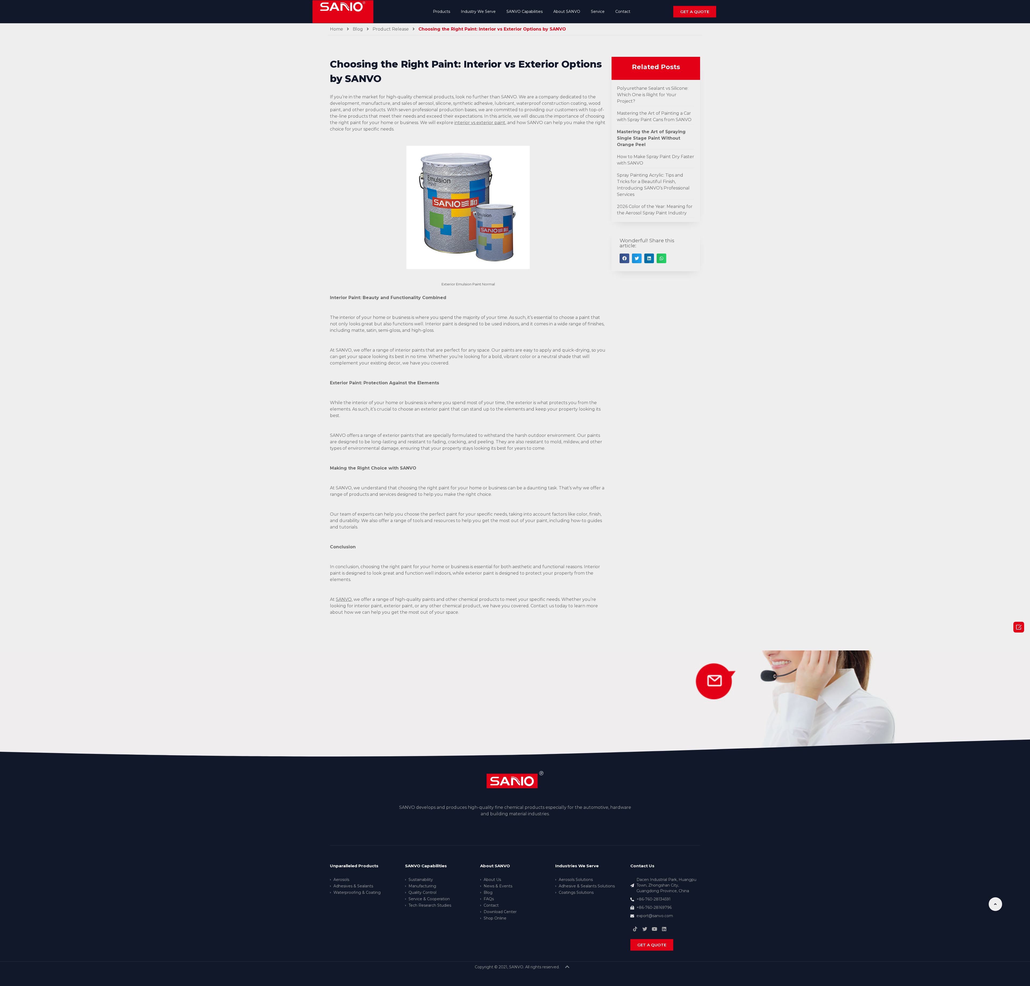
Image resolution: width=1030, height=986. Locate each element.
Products (441, 11)
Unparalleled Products (354, 865)
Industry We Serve (478, 11)
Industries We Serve (577, 865)
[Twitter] (645, 929)
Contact (622, 11)
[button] (694, 11)
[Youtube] (654, 929)
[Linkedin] (664, 929)
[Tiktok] (635, 929)
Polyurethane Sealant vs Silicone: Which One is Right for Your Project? (652, 95)
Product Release (391, 29)
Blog (358, 29)
